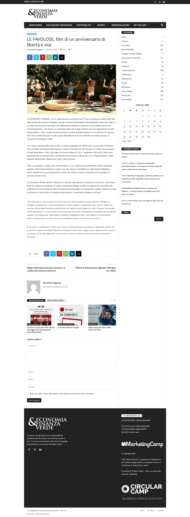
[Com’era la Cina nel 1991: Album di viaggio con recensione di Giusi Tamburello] (41, 315)
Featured (125, 66)
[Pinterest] (42, 57)
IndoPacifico (127, 75)
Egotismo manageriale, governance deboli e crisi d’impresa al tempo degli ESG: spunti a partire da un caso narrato (142, 166)
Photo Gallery (127, 91)
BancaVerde (35, 25)
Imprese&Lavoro (120, 25)
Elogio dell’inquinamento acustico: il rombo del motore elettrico (46, 269)
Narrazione (92, 324)
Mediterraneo (127, 79)
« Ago (124, 141)
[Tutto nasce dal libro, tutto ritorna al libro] (102, 315)
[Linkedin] (164, 2)
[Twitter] (36, 57)
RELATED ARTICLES (36, 300)
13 (130, 126)
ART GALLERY (140, 25)
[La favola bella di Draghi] (71, 315)
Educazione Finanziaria (59, 25)
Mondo (101, 25)
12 (124, 126)
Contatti (160, 511)
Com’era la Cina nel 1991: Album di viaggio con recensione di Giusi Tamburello (41, 329)
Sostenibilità (83, 25)
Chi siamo (150, 511)
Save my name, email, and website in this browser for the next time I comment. (62, 394)
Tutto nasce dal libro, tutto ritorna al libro (99, 328)
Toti (123, 176)
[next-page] (114, 300)
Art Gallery (126, 45)
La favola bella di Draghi (68, 327)
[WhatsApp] (49, 57)
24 (154, 132)
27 (130, 137)
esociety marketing (129, 474)
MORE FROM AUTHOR (55, 300)
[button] (162, 25)
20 (130, 132)
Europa (124, 62)
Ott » (130, 141)
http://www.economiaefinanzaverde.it (55, 287)
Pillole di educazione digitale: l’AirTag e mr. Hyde (95, 269)
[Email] (62, 57)
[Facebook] (155, 2)
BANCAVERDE (128, 50)
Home (29, 31)
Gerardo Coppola (35, 50)
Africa (124, 37)
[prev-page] (111, 300)
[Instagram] (159, 2)
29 (143, 137)
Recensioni (37, 31)
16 (149, 126)
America (125, 41)
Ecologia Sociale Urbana (131, 54)
